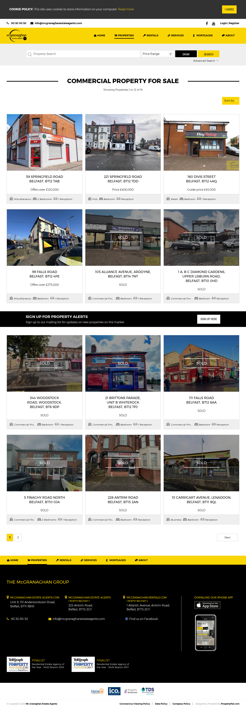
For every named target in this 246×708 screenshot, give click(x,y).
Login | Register (229, 23)
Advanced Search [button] (204, 60)
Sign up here (208, 319)
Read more (126, 9)
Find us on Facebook (143, 619)
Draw (186, 54)
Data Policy (161, 703)
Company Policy (181, 703)
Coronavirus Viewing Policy (135, 703)
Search (208, 54)
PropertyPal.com (230, 703)
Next (228, 537)
